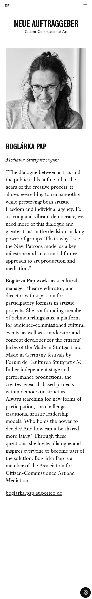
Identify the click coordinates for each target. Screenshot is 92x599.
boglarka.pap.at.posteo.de (34, 493)
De (7, 6)
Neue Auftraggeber (46, 26)
